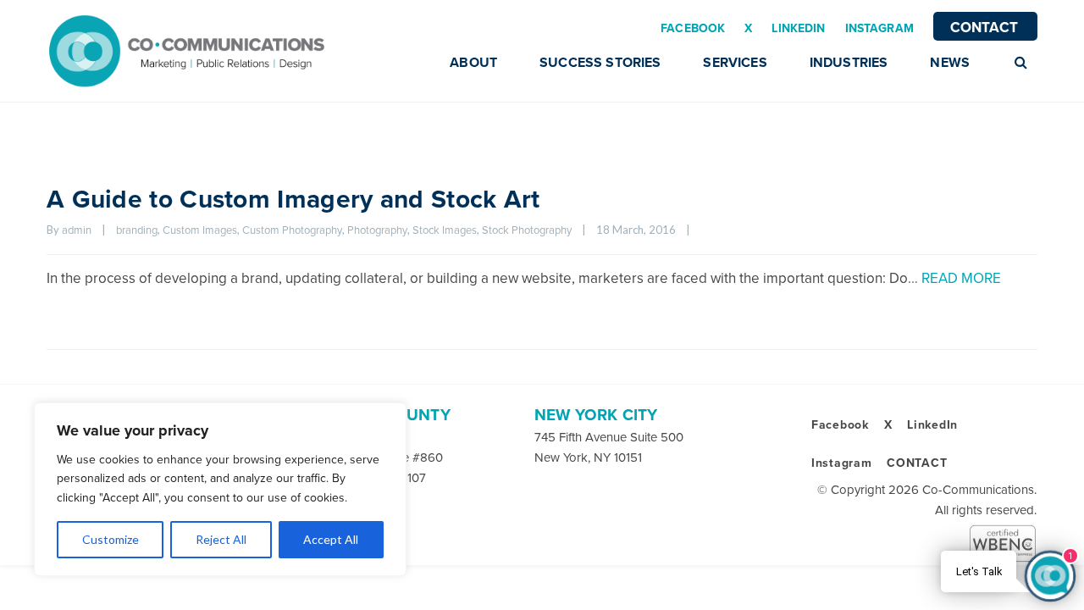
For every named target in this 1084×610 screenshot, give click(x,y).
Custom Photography (292, 230)
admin (76, 230)
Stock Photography (527, 230)
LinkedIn (932, 425)
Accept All (330, 539)
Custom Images (200, 230)
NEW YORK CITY (595, 415)
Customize (110, 539)
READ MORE (961, 278)
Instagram (841, 463)
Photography (377, 230)
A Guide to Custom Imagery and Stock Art (293, 199)
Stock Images (444, 230)
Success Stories (600, 62)
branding (137, 230)
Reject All (221, 539)
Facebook (840, 425)
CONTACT (984, 27)
